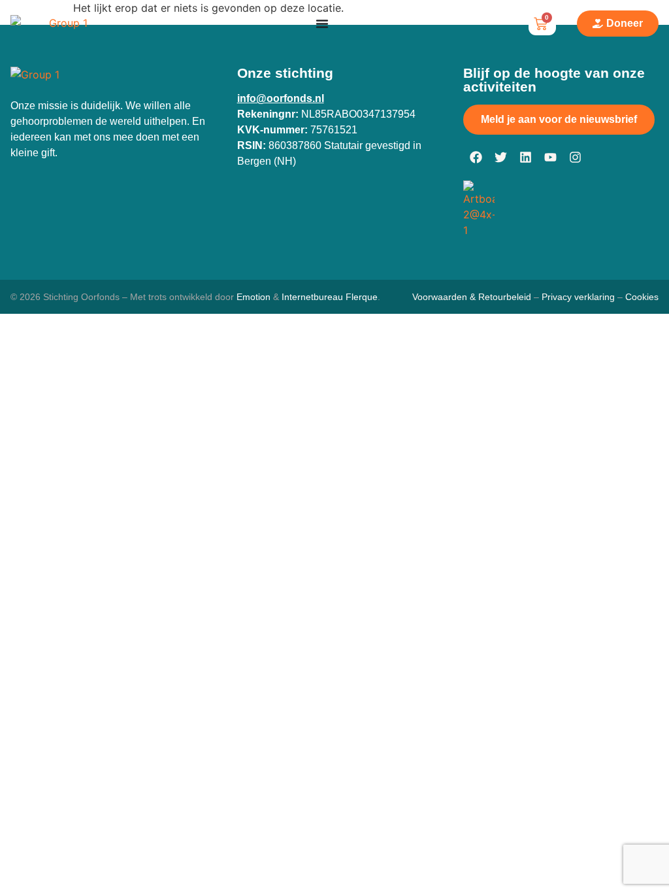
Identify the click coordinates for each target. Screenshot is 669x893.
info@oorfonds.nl (280, 98)
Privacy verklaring (578, 297)
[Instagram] (575, 157)
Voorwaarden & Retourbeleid (471, 297)
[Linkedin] (525, 157)
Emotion (253, 297)
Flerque (362, 297)
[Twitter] (500, 157)
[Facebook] (475, 157)
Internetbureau (312, 297)
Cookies (642, 297)
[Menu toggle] (322, 23)
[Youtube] (550, 157)
